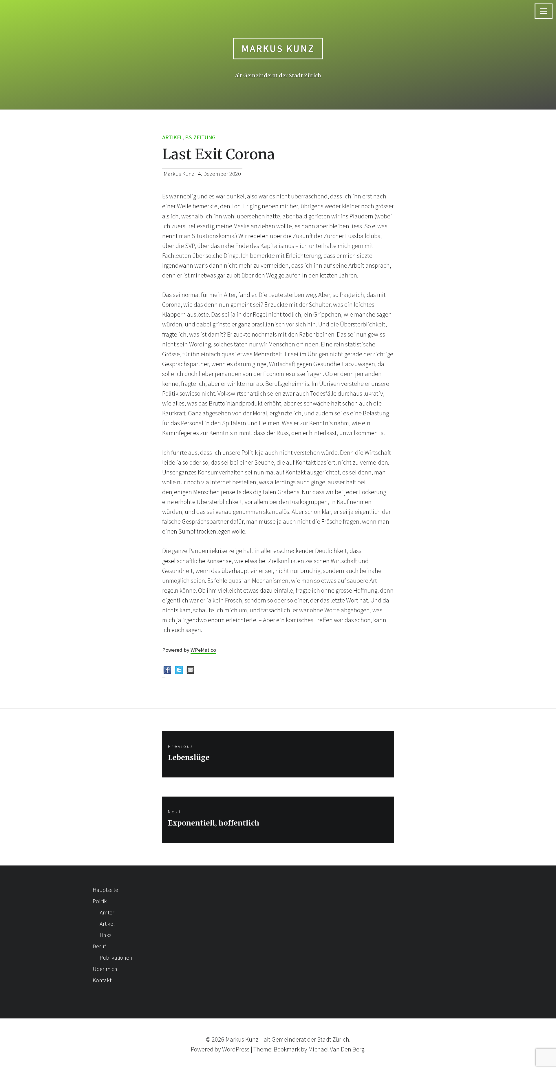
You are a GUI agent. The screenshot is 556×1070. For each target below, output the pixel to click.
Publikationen (116, 957)
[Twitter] (179, 671)
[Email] (190, 671)
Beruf (99, 946)
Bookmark (287, 1049)
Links (105, 934)
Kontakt (102, 980)
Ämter (107, 912)
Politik (100, 901)
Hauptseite (105, 889)
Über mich (105, 968)
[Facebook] (167, 671)
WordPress (236, 1049)
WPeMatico (203, 650)
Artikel (172, 137)
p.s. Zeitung (200, 137)
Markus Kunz (278, 48)
